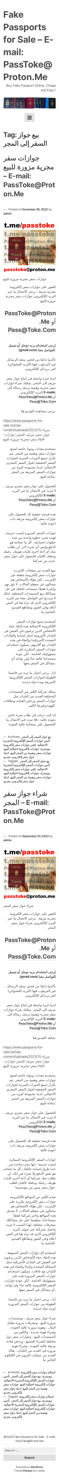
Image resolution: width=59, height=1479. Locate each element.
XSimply (27, 1470)
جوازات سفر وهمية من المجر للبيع (30, 753)
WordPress (36, 1467)
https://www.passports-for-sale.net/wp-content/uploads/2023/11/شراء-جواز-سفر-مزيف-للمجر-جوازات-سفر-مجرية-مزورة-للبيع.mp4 (26, 430)
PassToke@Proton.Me (35, 397)
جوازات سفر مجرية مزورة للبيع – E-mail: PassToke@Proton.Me (29, 176)
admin (7, 213)
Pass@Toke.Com (32, 329)
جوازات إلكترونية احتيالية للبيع (21, 748)
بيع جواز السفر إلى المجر (36, 736)
